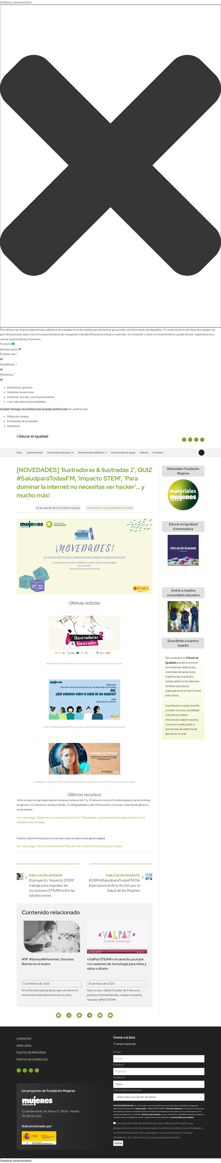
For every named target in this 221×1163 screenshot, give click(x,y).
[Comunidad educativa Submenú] (72, 452)
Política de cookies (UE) (32, 1059)
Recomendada (125, 507)
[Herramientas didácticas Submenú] (105, 452)
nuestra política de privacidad (182, 1117)
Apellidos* (119, 1077)
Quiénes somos (34, 452)
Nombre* (118, 1065)
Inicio (19, 452)
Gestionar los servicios (20, 392)
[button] (110, 166)
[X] (68, 1015)
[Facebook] (58, 1015)
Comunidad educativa (58, 452)
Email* (117, 1052)
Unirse (118, 1143)
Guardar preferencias (54, 409)
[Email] (110, 1015)
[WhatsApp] (79, 1015)
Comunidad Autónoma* (127, 1090)
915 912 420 (33, 1116)
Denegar (15, 409)
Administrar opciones (19, 387)
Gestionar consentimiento (16, 1160)
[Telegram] (89, 1015)
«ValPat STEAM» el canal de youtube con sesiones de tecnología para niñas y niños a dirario (117, 964)
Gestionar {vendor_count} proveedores (30, 397)
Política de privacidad (31, 1052)
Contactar (157, 452)
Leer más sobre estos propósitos (26, 401)
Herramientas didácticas (91, 452)
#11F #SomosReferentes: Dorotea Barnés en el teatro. (48, 961)
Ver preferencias (31, 409)
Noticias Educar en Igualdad (101, 507)
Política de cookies (18, 416)
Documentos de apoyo (123, 452)
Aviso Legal (24, 1045)
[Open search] (201, 453)
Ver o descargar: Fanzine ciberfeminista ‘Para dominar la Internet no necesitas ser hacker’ (70, 846)
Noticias (144, 452)
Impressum (13, 426)
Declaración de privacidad (22, 421)
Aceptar (5, 409)
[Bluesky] (100, 1015)
